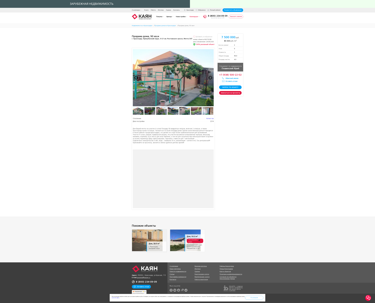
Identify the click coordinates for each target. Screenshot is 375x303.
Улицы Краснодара (226, 269)
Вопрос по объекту (230, 87)
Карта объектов (225, 271)
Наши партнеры (175, 269)
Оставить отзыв (231, 81)
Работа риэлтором (201, 279)
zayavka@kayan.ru (143, 277)
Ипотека (161, 10)
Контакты (176, 10)
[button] (368, 298)
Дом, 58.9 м (154, 244)
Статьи (172, 274)
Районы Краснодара (227, 266)
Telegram (185, 290)
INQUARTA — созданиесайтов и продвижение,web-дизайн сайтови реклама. (236, 288)
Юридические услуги (202, 277)
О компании (136, 10)
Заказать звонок (236, 16)
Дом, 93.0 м (192, 237)
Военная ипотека (201, 266)
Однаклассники (171, 290)
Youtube (178, 290)
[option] (173, 77)
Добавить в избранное (204, 37)
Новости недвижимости (178, 271)
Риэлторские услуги (202, 274)
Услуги (146, 10)
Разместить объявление (233, 10)
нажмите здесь (115, 297)
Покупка (159, 16)
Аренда (169, 16)
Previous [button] (136, 78)
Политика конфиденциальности (231, 274)
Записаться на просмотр (230, 93)
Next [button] (210, 78)
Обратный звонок (231, 78)
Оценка (168, 10)
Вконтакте (174, 290)
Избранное (201, 10)
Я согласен (254, 298)
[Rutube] (182, 290)
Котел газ (210, 118)
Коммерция (194, 16)
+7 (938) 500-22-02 (230, 74)
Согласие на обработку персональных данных (228, 278)
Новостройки (181, 16)
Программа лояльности (178, 277)
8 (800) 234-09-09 (218, 16)
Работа (153, 10)
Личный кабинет (215, 10)
